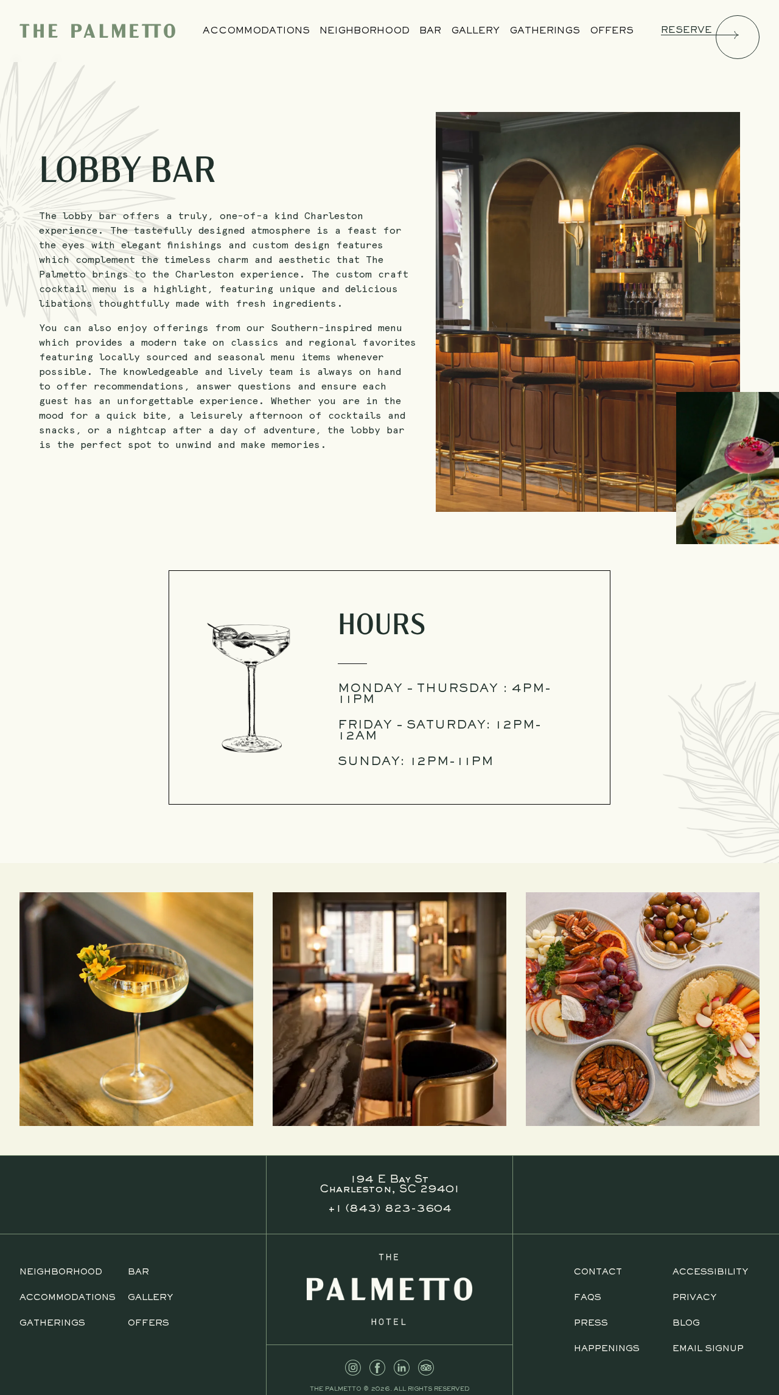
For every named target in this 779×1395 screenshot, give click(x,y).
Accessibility (710, 1272)
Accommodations (256, 31)
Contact (598, 1272)
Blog (686, 1323)
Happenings (607, 1349)
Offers (612, 31)
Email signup (708, 1349)
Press (591, 1323)
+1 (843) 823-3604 (389, 1209)
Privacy (694, 1298)
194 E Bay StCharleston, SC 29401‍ (389, 1185)
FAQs (587, 1298)
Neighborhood (365, 31)
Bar (430, 31)
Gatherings (544, 31)
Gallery (475, 31)
